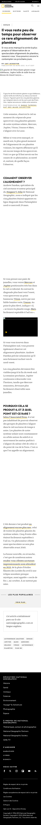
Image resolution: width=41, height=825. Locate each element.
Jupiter (6, 286)
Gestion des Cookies (10, 801)
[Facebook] (5, 771)
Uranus (27, 302)
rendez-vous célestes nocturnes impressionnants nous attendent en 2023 (19, 564)
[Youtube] (30, 771)
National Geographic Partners (15, 731)
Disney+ (35, 1)
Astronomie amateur (14, 638)
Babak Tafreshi (29, 105)
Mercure (28, 282)
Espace (6, 25)
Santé (26, 11)
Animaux (36, 11)
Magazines (7, 1)
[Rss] (36, 771)
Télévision (20, 1)
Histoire (17, 11)
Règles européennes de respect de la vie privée (20, 792)
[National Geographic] (3, 6)
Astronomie (27, 645)
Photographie (9, 709)
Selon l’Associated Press (15, 417)
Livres (6, 755)
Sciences (6, 11)
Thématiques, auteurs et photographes (19, 727)
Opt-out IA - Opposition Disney (14, 809)
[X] (11, 771)
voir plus (20, 602)
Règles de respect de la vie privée (15, 784)
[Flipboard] (23, 771)
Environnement (9, 700)
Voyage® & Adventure (12, 705)
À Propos (6, 805)
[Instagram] (17, 771)
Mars (33, 309)
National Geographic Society (15, 735)
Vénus (17, 299)
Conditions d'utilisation (11, 788)
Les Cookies (7, 796)
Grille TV (6, 740)
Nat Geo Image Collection (17, 107)
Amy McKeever (12, 63)
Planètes (8, 648)
